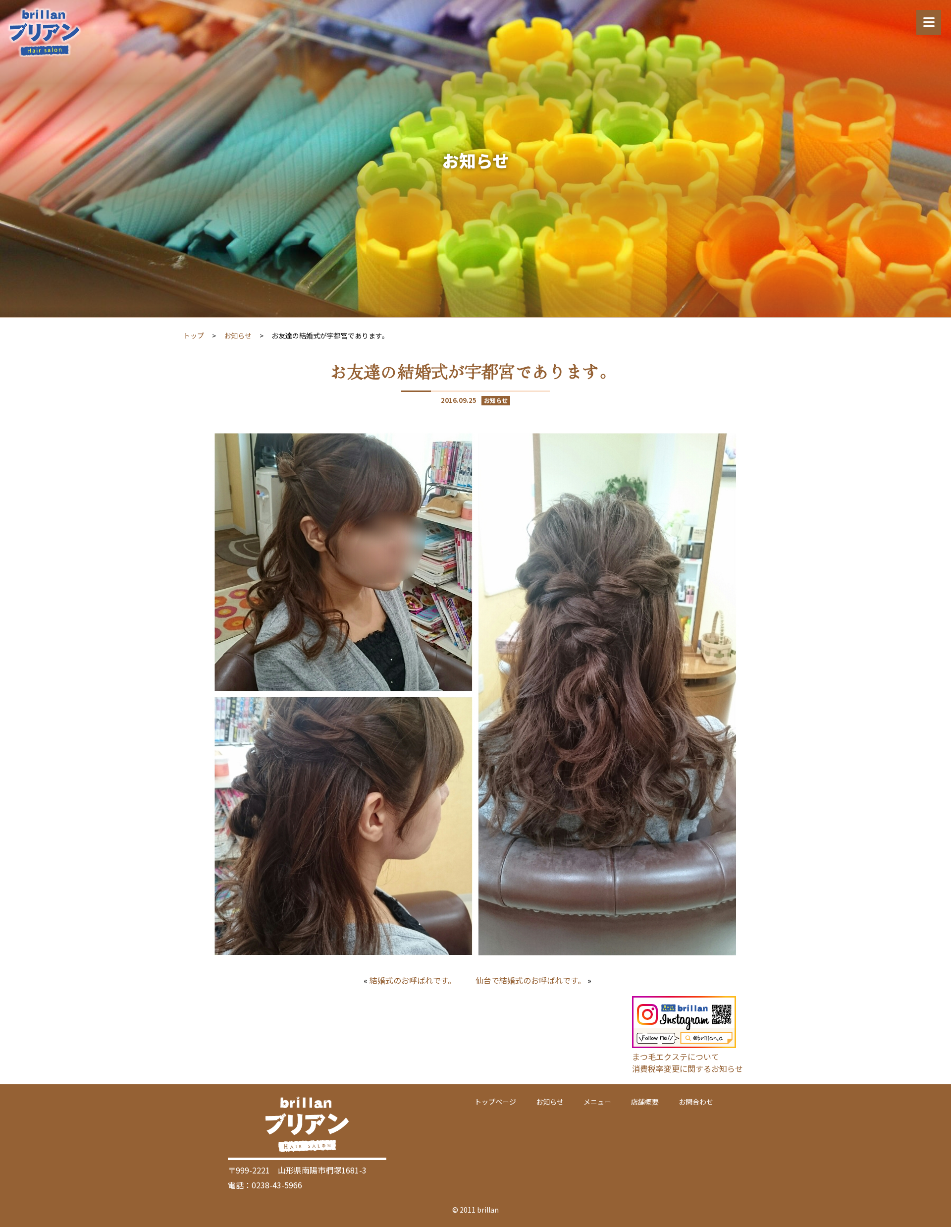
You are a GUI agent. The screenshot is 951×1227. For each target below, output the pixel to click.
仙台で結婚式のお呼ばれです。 (530, 980)
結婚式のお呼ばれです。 (413, 980)
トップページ (495, 1102)
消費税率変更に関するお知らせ (687, 1068)
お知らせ (238, 335)
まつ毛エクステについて (675, 1056)
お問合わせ (696, 1102)
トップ (193, 335)
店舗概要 (645, 1102)
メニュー (597, 1102)
